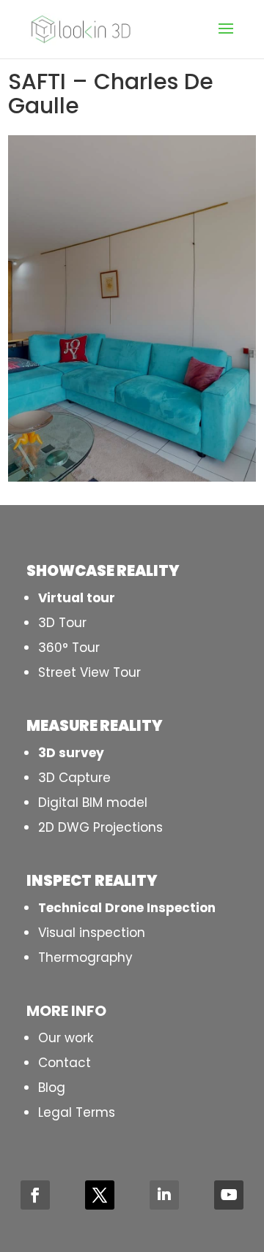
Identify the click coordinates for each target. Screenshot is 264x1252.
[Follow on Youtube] (228, 1195)
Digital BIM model (92, 802)
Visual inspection (91, 932)
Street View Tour (89, 672)
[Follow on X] (99, 1195)
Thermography (85, 957)
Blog (51, 1087)
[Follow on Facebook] (35, 1195)
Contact (64, 1062)
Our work (65, 1038)
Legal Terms (76, 1112)
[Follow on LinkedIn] (164, 1195)
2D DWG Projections (100, 827)
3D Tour (62, 622)
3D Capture (74, 777)
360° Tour (69, 647)
